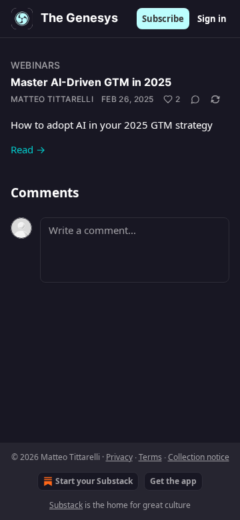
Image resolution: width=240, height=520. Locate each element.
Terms (150, 457)
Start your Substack (94, 481)
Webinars (36, 65)
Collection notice (198, 457)
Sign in (212, 19)
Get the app (173, 481)
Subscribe (163, 19)
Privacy (119, 457)
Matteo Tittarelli (52, 99)
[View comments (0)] (195, 99)
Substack (66, 505)
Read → (28, 149)
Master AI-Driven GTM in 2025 (91, 82)
